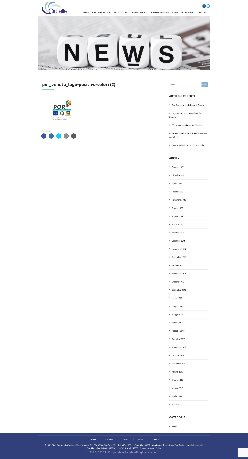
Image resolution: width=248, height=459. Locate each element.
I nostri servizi (139, 12)
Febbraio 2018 (178, 331)
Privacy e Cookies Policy (150, 448)
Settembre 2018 (179, 290)
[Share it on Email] (66, 137)
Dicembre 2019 (178, 241)
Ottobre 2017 (178, 355)
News (175, 12)
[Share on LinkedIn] (51, 137)
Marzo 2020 (177, 224)
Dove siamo (187, 12)
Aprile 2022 (177, 183)
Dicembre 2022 (178, 175)
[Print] (73, 137)
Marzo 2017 (177, 404)
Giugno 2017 (177, 380)
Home (86, 12)
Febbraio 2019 (178, 265)
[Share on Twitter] (58, 137)
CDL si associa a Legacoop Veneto (187, 125)
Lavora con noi (160, 12)
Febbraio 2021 (178, 192)
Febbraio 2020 (178, 233)
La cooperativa (101, 12)
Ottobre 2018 (178, 282)
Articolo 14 (120, 12)
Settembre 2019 (179, 257)
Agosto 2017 (177, 372)
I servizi (126, 439)
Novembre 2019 (179, 249)
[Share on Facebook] (43, 137)
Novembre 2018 (179, 273)
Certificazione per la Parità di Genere (188, 105)
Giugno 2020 (177, 208)
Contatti (203, 12)
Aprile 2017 (177, 396)
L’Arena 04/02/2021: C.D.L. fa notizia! (188, 145)
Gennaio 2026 (178, 167)
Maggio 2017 (177, 388)
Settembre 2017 (179, 363)
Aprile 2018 (177, 323)
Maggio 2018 (177, 314)
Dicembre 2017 (178, 339)
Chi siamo (109, 439)
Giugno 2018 (177, 306)
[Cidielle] (54, 7)
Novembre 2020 (179, 200)
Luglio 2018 (177, 298)
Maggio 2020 (177, 216)
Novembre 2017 (179, 347)
